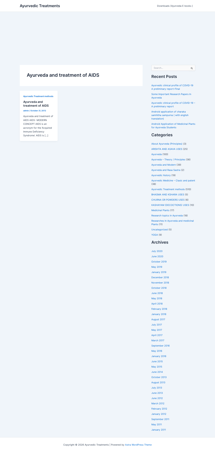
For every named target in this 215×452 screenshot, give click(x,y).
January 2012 (158, 413)
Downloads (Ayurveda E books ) (175, 5)
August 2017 (158, 319)
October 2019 (159, 261)
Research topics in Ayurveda (167, 215)
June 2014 (157, 371)
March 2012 (157, 403)
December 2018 (160, 277)
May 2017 (156, 329)
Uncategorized (159, 229)
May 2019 (156, 266)
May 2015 (156, 366)
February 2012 (159, 408)
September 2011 (160, 419)
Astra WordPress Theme (138, 444)
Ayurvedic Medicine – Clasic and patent (173, 180)
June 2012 (157, 398)
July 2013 (156, 387)
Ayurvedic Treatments (40, 6)
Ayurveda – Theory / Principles (168, 159)
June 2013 (157, 392)
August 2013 (158, 382)
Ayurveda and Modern (163, 164)
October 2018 (159, 287)
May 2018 (156, 298)
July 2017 (156, 324)
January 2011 (158, 429)
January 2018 (158, 314)
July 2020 (156, 251)
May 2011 (156, 424)
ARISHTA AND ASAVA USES (166, 149)
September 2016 (160, 345)
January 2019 (158, 272)
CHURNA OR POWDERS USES (168, 199)
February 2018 (159, 308)
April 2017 (156, 335)
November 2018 (160, 282)
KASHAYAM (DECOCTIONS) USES (170, 205)
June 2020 (157, 256)
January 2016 (158, 356)
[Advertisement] (107, 33)
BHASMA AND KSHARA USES (167, 194)
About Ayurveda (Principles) (166, 143)
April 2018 (157, 303)
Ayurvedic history (161, 175)
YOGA (154, 234)
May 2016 (156, 350)
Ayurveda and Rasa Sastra (165, 170)
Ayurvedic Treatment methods (38, 96)
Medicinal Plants (160, 210)
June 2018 (157, 293)
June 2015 (157, 361)
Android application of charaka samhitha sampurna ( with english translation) (169, 115)
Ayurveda (156, 154)
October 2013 (159, 377)
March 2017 (157, 340)
